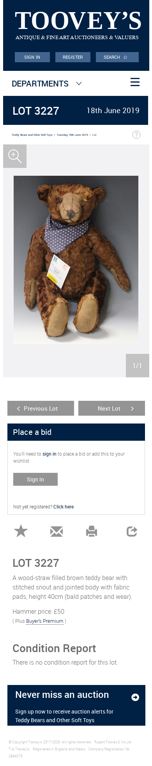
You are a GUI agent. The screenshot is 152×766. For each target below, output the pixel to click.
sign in (49, 454)
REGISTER (73, 57)
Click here (63, 506)
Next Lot (109, 408)
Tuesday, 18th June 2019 (72, 135)
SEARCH (116, 56)
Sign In (35, 479)
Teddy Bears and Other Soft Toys (32, 135)
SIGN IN (32, 57)
